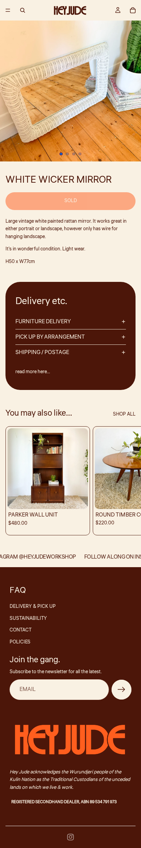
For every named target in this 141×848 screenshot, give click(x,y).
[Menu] (8, 10)
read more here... (32, 371)
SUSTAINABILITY (28, 618)
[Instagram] (70, 837)
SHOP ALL (124, 414)
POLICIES (20, 642)
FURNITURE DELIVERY (43, 321)
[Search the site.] (22, 10)
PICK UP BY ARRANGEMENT (50, 337)
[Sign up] (121, 690)
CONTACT (20, 630)
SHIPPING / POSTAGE (42, 352)
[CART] (132, 10)
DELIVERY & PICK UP (33, 606)
